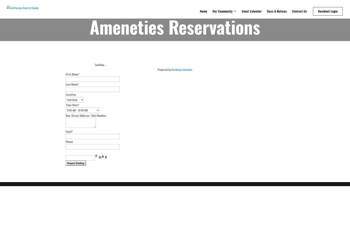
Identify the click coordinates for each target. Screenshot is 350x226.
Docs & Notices (277, 11)
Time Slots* (72, 105)
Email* (69, 131)
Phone (69, 141)
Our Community (222, 11)
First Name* (73, 74)
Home (203, 11)
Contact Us (299, 11)
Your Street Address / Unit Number (86, 115)
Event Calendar (252, 11)
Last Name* (72, 84)
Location (71, 94)
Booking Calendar (182, 69)
